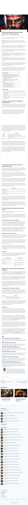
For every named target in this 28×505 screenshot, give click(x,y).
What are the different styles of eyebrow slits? (9, 84)
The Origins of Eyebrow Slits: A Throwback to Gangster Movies (11, 74)
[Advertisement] (14, 8)
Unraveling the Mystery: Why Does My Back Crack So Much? (11, 483)
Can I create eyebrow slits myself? (8, 85)
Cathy (4, 35)
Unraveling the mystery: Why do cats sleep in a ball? (10, 418)
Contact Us (8, 499)
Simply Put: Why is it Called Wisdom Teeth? (9, 415)
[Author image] (2, 35)
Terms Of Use (18, 499)
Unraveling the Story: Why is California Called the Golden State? (12, 469)
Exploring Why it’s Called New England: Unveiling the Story (11, 456)
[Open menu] (26, 1)
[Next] (26, 396)
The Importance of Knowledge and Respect (9, 80)
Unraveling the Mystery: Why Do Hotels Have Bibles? (10, 480)
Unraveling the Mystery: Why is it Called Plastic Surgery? (11, 464)
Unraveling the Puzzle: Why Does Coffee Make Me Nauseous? (11, 445)
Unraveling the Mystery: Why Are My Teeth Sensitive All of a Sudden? (12, 472)
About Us (3, 499)
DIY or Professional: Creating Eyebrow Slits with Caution (10, 76)
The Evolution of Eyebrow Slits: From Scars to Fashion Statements (11, 75)
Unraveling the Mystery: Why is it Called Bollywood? (10, 431)
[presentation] (7, 393)
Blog (21, 35)
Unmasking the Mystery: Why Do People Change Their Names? (21, 381)
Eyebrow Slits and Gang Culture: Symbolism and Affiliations (10, 79)
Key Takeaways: (6, 73)
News (22, 35)
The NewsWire (3, 495)
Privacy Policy (24, 499)
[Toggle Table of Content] (18, 72)
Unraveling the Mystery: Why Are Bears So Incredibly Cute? (6, 381)
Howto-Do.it (2, 494)
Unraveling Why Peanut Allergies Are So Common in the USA (11, 434)
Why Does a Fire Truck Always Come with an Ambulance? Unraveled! (21, 399)
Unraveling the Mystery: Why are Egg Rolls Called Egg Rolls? (11, 453)
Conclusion (4, 81)
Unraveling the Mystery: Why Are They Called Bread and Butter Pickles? (13, 412)
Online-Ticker (2, 493)
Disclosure (13, 499)
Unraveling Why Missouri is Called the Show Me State (10, 450)
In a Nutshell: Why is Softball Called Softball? (9, 442)
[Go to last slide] (1, 396)
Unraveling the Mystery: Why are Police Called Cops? (10, 461)
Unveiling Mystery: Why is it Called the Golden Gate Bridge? (11, 475)
